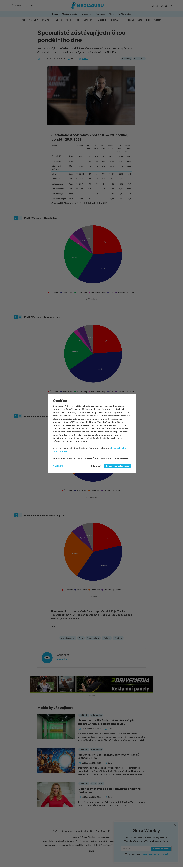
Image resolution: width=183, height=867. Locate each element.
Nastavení (58, 466)
